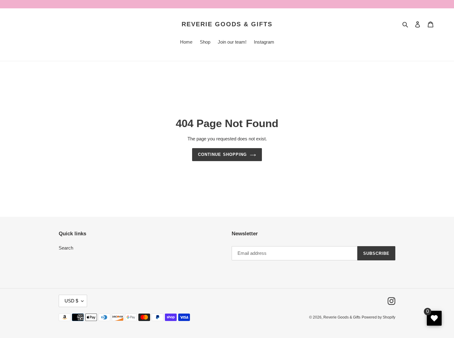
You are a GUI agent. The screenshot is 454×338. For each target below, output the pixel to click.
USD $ (71, 300)
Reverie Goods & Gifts (227, 24)
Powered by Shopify (378, 317)
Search (66, 247)
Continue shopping (222, 154)
